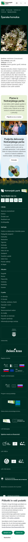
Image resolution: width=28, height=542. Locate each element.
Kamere (3, 287)
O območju (4, 296)
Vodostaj (3, 282)
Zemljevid (4, 253)
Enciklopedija (9, 10)
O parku (3, 292)
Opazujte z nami (6, 305)
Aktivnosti (4, 248)
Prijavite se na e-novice (14, 117)
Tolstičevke (3, 12)
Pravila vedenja (5, 262)
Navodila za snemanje (7, 316)
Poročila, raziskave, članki (9, 302)
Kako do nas (5, 250)
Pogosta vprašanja (7, 318)
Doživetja (4, 245)
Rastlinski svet (17, 10)
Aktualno (3, 269)
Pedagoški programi (7, 234)
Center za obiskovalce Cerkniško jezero (13, 231)
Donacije (14, 160)
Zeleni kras (4, 259)
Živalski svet (5, 216)
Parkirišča (4, 284)
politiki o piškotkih (14, 518)
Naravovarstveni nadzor (8, 310)
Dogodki (3, 273)
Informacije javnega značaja (9, 321)
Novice (3, 276)
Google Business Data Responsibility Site (13, 527)
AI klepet (3, 264)
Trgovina (3, 242)
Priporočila (4, 279)
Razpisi (3, 307)
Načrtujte (3, 227)
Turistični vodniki (6, 256)
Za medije (4, 313)
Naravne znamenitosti (7, 211)
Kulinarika (4, 237)
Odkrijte (3, 10)
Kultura (3, 214)
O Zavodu (4, 299)
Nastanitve (4, 239)
